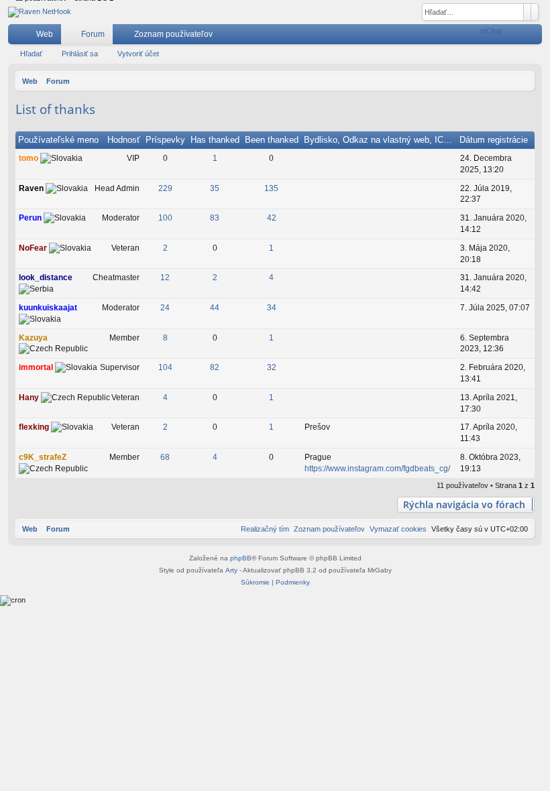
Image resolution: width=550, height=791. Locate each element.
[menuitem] (470, 34)
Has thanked (214, 140)
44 (214, 307)
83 (214, 218)
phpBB (241, 558)
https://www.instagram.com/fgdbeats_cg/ (377, 468)
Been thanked (271, 140)
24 (165, 307)
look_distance (45, 277)
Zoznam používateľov (173, 34)
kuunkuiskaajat (48, 307)
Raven (31, 188)
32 (271, 367)
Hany (29, 397)
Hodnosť (123, 140)
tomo (28, 158)
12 (165, 277)
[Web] (39, 12)
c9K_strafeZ (42, 457)
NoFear (33, 248)
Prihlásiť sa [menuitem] (514, 36)
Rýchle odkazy (20, 36)
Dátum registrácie (493, 140)
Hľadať (31, 54)
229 (165, 188)
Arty (231, 570)
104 (165, 367)
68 (165, 457)
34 (271, 307)
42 (271, 218)
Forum (93, 34)
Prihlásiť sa (80, 54)
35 (214, 188)
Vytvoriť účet (138, 54)
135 (271, 188)
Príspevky (165, 140)
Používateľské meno (58, 140)
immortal (36, 367)
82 (214, 367)
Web (44, 34)
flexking (34, 427)
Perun (30, 218)
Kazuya (33, 338)
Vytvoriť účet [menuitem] (535, 36)
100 (165, 218)
